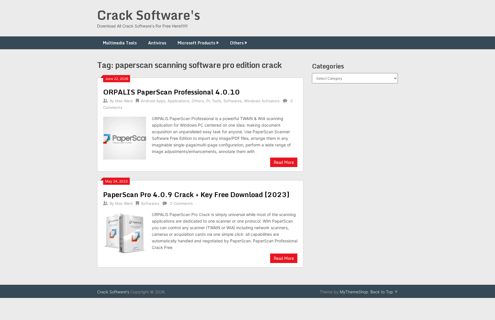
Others (236, 43)
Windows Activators (262, 101)
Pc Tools (213, 101)
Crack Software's (148, 15)
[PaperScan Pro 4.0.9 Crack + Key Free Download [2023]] (124, 233)
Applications (178, 101)
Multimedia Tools (120, 43)
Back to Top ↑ (384, 291)
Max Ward (124, 101)
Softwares (232, 101)
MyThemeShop (354, 291)
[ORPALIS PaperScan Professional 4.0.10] (124, 137)
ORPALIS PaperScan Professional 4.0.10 (171, 91)
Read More (284, 162)
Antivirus (157, 43)
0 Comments (181, 203)
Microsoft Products (196, 43)
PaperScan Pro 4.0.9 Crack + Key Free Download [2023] (196, 194)
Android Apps (153, 101)
